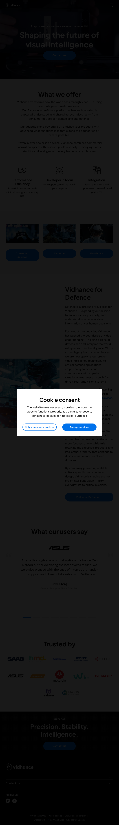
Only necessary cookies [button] (40, 427)
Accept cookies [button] (79, 427)
